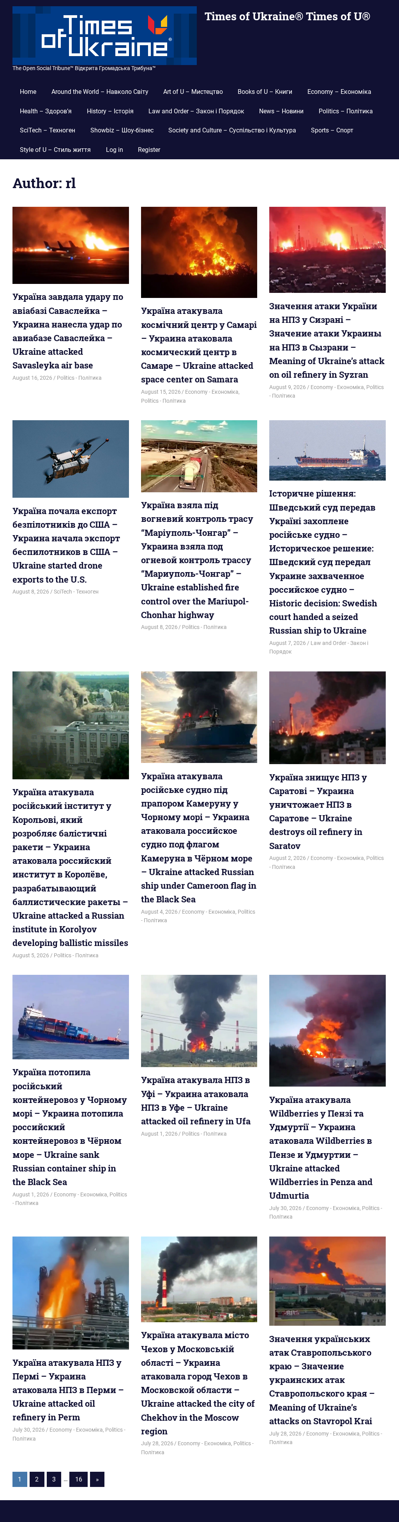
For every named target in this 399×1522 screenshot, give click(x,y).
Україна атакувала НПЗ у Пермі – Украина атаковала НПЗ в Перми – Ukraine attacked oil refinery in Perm (68, 1390)
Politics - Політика (79, 378)
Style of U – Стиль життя (55, 149)
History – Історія (110, 111)
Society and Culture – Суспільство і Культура (232, 130)
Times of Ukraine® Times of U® (287, 16)
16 (78, 1479)
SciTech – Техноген (47, 130)
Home (28, 91)
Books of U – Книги (265, 91)
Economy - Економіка (211, 392)
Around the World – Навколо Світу (99, 91)
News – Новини (281, 111)
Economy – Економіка (339, 91)
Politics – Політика (346, 111)
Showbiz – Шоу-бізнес (122, 130)
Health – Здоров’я (46, 111)
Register (149, 149)
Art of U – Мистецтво (193, 91)
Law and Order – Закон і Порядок (196, 111)
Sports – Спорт (332, 130)
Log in (114, 149)
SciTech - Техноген (76, 591)
